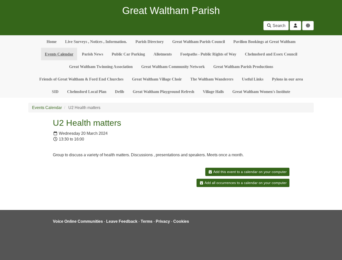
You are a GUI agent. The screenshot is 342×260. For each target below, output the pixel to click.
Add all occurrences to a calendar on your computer (245, 183)
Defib (119, 92)
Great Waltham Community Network (173, 66)
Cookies (181, 221)
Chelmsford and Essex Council (271, 54)
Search (278, 26)
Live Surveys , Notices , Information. (96, 42)
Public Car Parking (128, 54)
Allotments (162, 54)
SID (55, 92)
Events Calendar (59, 54)
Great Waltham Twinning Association (101, 66)
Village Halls (213, 92)
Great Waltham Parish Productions (243, 66)
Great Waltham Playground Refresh (163, 92)
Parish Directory (149, 42)
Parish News (92, 54)
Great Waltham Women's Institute (261, 92)
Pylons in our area (287, 79)
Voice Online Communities (78, 221)
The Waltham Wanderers (211, 79)
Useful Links (252, 79)
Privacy (163, 221)
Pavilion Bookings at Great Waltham (264, 42)
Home (52, 42)
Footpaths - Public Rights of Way (208, 54)
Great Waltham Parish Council (198, 42)
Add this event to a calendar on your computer (250, 172)
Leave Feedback (121, 221)
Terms (146, 221)
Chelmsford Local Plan (86, 92)
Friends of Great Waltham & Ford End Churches (81, 79)
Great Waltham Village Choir (157, 79)
